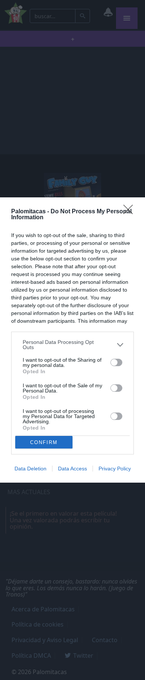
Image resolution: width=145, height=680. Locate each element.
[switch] (116, 362)
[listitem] (72, 344)
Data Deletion (30, 469)
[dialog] (72, 340)
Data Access (72, 469)
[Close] (130, 212)
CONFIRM (44, 442)
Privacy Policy (115, 469)
